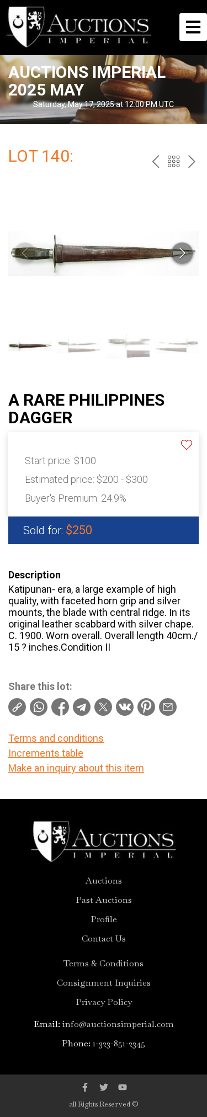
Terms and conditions (56, 738)
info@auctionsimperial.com (118, 1024)
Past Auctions (104, 900)
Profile (104, 919)
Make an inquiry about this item (76, 768)
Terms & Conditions (103, 963)
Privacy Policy (104, 1002)
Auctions (104, 880)
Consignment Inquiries (104, 982)
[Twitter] (103, 1087)
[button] (182, 253)
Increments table (45, 753)
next (192, 161)
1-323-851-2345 (119, 1043)
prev (155, 161)
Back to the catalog (174, 161)
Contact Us (104, 938)
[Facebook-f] (85, 1087)
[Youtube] (122, 1087)
